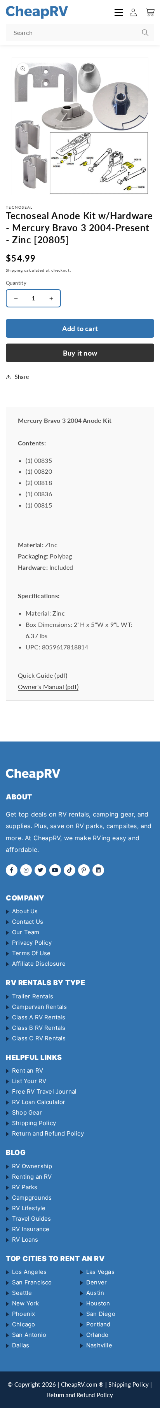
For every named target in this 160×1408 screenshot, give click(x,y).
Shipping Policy (34, 1123)
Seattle (22, 1292)
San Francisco (32, 1282)
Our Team (26, 932)
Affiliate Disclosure (39, 963)
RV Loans (25, 1239)
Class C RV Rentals (39, 1038)
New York (25, 1303)
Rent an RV (27, 1070)
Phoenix (23, 1313)
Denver (96, 1282)
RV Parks (25, 1187)
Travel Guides (31, 1218)
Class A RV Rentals (39, 1017)
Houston (98, 1303)
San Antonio (29, 1334)
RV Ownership (32, 1166)
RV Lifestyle (28, 1208)
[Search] (145, 32)
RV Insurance (30, 1229)
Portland (98, 1324)
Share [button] (22, 376)
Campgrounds (32, 1197)
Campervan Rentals (39, 1006)
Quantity (16, 283)
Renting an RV (32, 1176)
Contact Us (27, 921)
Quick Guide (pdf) (42, 675)
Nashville (99, 1345)
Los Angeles (29, 1271)
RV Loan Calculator (39, 1102)
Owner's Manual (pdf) (48, 686)
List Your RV (29, 1081)
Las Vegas (100, 1271)
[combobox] (80, 32)
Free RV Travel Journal (44, 1091)
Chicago (23, 1324)
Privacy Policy (32, 942)
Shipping (14, 270)
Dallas (20, 1345)
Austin (95, 1292)
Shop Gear (27, 1112)
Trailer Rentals (32, 996)
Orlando (97, 1334)
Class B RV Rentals (39, 1027)
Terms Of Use (31, 953)
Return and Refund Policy (48, 1133)
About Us (25, 911)
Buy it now (80, 353)
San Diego (100, 1313)
